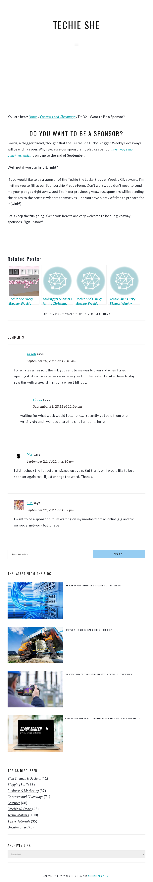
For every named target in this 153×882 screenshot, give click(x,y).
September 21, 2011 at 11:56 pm (57, 406)
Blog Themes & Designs (24, 778)
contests (83, 314)
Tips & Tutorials (19, 821)
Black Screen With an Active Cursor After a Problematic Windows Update (102, 718)
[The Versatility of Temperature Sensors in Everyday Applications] (35, 690)
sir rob (31, 354)
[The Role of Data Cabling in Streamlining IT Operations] (35, 601)
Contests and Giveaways (58, 314)
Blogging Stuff (18, 784)
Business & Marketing (23, 791)
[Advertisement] (76, 82)
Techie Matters (18, 815)
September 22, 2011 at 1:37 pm (50, 510)
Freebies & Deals (19, 809)
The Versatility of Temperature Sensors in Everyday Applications (98, 674)
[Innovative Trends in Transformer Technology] (35, 646)
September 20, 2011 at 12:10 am (51, 361)
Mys (30, 454)
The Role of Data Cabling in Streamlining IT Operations (93, 585)
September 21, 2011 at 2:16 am (50, 461)
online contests (100, 314)
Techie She (76, 25)
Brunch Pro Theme (99, 876)
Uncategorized (18, 827)
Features (14, 803)
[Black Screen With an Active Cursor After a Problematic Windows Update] (35, 734)
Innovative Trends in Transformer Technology (89, 629)
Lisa (29, 503)
